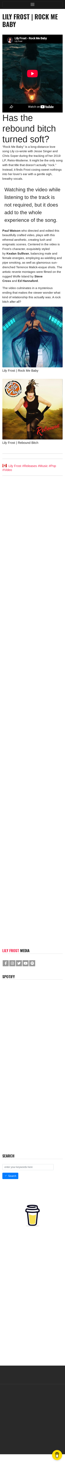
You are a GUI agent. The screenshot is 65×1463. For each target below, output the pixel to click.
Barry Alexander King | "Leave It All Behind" (29, 863)
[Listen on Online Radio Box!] (59, 1147)
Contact (15, 1441)
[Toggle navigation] (32, 4)
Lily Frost (15, 466)
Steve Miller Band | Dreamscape (24, 635)
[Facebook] (6, 963)
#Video (7, 470)
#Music (43, 466)
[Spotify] (32, 963)
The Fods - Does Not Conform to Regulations (29, 737)
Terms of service (29, 1441)
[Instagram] (12, 963)
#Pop (52, 466)
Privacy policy (47, 1441)
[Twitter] (19, 963)
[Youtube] (26, 963)
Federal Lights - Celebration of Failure (27, 517)
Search (12, 1176)
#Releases (29, 466)
